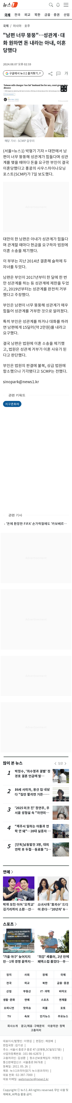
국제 (6, 26)
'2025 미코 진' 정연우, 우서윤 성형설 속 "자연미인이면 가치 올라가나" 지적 (32, 813)
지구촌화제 (12, 404)
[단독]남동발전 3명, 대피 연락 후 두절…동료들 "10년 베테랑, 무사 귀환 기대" (33, 849)
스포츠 (8, 924)
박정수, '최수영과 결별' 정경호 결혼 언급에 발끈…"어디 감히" (32, 776)
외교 (27, 983)
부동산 (27, 991)
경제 (45, 975)
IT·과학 (45, 991)
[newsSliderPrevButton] (55, 763)
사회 (27, 975)
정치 (9, 975)
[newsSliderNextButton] (65, 763)
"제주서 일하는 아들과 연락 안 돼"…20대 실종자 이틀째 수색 (33, 831)
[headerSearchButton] (51, 4)
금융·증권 (63, 983)
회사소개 (12, 1026)
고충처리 (36, 1030)
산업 (9, 991)
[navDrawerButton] (66, 4)
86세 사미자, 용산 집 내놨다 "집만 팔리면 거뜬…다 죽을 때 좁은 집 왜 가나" (32, 794)
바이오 (63, 991)
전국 (9, 983)
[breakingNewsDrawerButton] (58, 4)
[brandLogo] (10, 4)
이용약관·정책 (56, 1026)
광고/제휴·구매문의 (32, 1026)
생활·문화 (9, 1000)
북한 (45, 983)
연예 (6, 872)
